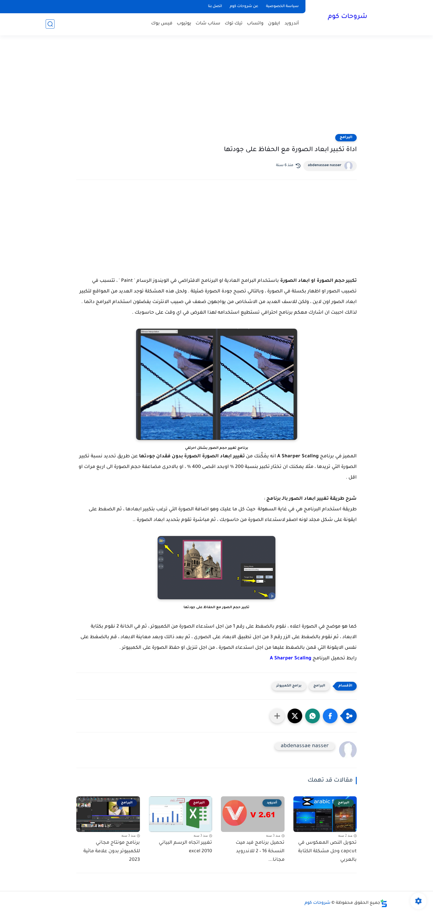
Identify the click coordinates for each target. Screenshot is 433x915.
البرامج (346, 137)
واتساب (255, 23)
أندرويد (292, 23)
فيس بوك (161, 23)
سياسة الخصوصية (282, 6)
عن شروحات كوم (244, 6)
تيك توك (233, 23)
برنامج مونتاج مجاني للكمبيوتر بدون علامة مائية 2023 (111, 851)
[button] (330, 716)
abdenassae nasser (324, 165)
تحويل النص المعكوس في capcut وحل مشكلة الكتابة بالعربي (327, 851)
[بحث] (50, 24)
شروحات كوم (347, 17)
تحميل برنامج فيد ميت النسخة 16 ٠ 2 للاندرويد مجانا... (260, 851)
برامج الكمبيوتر (289, 686)
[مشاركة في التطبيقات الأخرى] (277, 716)
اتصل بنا (215, 6)
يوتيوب (184, 23)
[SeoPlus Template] (383, 903)
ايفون (274, 23)
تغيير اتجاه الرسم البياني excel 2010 (185, 847)
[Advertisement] (216, 88)
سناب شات (208, 23)
